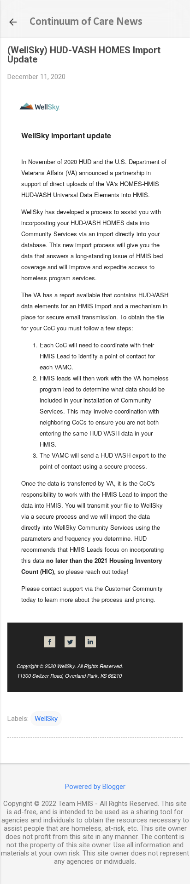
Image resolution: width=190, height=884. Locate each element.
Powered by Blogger (95, 786)
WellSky (46, 718)
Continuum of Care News (86, 22)
